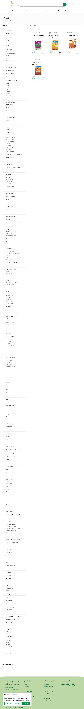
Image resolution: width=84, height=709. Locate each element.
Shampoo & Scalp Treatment (12, 324)
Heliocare (8, 91)
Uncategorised (9, 588)
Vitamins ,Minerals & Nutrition (12, 613)
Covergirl (8, 87)
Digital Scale (8, 174)
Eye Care (8, 199)
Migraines (8, 278)
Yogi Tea (8, 657)
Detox (7, 171)
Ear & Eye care (35, 32)
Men (7, 352)
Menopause (8, 642)
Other (7, 402)
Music (7, 382)
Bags (7, 77)
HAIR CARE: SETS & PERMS (12, 262)
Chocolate (8, 120)
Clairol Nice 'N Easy (10, 124)
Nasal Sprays (9, 47)
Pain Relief (8, 409)
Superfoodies (9, 549)
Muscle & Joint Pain (10, 414)
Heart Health (9, 306)
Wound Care (9, 504)
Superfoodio (9, 552)
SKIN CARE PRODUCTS (11, 508)
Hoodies (8, 129)
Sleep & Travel (9, 511)
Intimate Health (9, 295)
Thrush (7, 651)
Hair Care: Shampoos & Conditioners (14, 266)
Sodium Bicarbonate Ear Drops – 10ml (37, 63)
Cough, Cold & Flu (10, 135)
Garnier (7, 241)
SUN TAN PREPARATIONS (12, 542)
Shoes (7, 486)
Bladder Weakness (10, 291)
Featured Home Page (11, 206)
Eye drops (8, 45)
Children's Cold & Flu (10, 137)
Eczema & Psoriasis (10, 499)
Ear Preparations (10, 186)
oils (7, 392)
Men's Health (9, 297)
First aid (8, 219)
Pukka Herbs (9, 462)
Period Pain (8, 648)
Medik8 (7, 97)
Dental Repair (9, 377)
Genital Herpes (9, 481)
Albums (7, 384)
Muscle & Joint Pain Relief (11, 280)
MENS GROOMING (10, 357)
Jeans (7, 631)
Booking (8, 110)
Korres (7, 590)
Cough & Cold (9, 320)
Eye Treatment (9, 181)
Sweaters (8, 555)
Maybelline (8, 95)
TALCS (7, 559)
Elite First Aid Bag (10, 193)
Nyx (7, 99)
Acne (7, 497)
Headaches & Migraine (11, 413)
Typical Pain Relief (10, 328)
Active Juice (8, 36)
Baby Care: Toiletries (10, 73)
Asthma (7, 63)
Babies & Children (10, 70)
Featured (8, 203)
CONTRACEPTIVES (10, 132)
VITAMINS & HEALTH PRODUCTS (13, 616)
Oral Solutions (9, 49)
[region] (17, 699)
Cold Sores (8, 375)
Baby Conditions (9, 289)
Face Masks (8, 145)
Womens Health (9, 636)
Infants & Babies (10, 316)
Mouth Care (8, 373)
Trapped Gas (9, 534)
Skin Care (8, 489)
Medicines (8, 339)
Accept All (26, 703)
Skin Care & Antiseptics (11, 495)
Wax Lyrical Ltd (9, 622)
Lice (7, 257)
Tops (7, 633)
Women (8, 629)
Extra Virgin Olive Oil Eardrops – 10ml (54, 36)
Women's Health (10, 303)
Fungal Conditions (10, 500)
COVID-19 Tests (10, 157)
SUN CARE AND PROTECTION (13, 539)
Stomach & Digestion (10, 524)
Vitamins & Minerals (10, 366)
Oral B (7, 396)
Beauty (7, 83)
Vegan (7, 597)
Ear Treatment (9, 179)
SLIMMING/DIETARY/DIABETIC (13, 514)
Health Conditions (10, 288)
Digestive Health (10, 345)
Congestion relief (10, 139)
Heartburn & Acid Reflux (11, 530)
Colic (7, 318)
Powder (8, 436)
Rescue (7, 469)
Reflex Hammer (9, 466)
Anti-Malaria (8, 60)
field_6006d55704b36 (11, 216)
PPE (7, 439)
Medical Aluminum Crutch (11, 336)
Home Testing (9, 309)
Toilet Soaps (9, 575)
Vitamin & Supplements (11, 603)
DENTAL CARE (9, 164)
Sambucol (8, 472)
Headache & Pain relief (11, 269)
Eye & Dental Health (10, 196)
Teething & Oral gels (10, 326)
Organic (8, 399)
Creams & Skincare (10, 161)
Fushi (7, 238)
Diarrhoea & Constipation (11, 526)
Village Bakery (9, 600)
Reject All (17, 703)
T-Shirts (8, 354)
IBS (7, 532)
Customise (8, 703)
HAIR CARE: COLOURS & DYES (13, 253)
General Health (9, 248)
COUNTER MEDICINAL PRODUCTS (14, 154)
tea (7, 562)
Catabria (8, 85)
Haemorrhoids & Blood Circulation (13, 528)
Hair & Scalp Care (10, 251)
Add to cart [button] (42, 52)
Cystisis (8, 638)
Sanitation (8, 476)
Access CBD (8, 30)
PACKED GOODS (10, 405)
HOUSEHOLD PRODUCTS (12, 313)
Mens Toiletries (9, 369)
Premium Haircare (10, 443)
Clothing (8, 127)
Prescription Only (10, 453)
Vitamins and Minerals (11, 329)
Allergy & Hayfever (10, 40)
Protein (7, 459)
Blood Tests (9, 107)
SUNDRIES (8, 545)
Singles (7, 386)
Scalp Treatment (10, 259)
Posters (8, 433)
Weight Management (10, 626)
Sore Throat (8, 149)
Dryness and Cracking (11, 235)
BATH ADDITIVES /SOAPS (12, 80)
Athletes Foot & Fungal (11, 67)
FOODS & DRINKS (10, 226)
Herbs (7, 605)
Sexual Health (9, 299)
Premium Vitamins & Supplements (13, 449)
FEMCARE (8, 209)
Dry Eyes (8, 143)
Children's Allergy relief (11, 44)
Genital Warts (9, 483)
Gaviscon (8, 245)
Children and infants (10, 117)
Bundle (7, 114)
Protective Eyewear (10, 456)
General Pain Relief (10, 277)
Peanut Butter (9, 423)
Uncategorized (9, 594)
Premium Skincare (10, 446)
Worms (7, 536)
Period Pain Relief (10, 284)
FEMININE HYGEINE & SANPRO (13, 213)
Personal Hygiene (10, 426)
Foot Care (8, 229)
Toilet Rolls (8, 572)
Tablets (8, 57)
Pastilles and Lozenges (11, 420)
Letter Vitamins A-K (10, 607)
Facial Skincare (9, 491)
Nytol (7, 389)
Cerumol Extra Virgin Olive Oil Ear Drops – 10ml (38, 36)
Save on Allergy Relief (11, 53)
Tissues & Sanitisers (10, 151)
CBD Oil (7, 271)
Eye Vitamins (9, 183)
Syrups (7, 55)
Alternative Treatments (11, 42)
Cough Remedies (10, 141)
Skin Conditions (9, 301)
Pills (7, 51)
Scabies (7, 502)
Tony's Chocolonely (10, 582)
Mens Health (9, 360)
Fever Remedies (10, 147)
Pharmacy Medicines (10, 430)
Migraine (8, 644)
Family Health (9, 293)
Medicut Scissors (10, 348)
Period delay (9, 646)
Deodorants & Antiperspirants (13, 167)
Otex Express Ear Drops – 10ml (72, 36)
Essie (7, 89)
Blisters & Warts (10, 233)
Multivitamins (9, 609)
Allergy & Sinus (9, 341)
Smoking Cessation (10, 517)
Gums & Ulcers (9, 378)
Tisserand (8, 569)
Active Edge (8, 33)
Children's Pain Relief (10, 273)
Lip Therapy (8, 333)
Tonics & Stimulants (10, 578)
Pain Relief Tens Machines (12, 282)
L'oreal (7, 93)
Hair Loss (8, 255)
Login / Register (72, 4)
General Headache (10, 275)
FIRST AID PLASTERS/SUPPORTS (13, 222)
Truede (7, 585)
